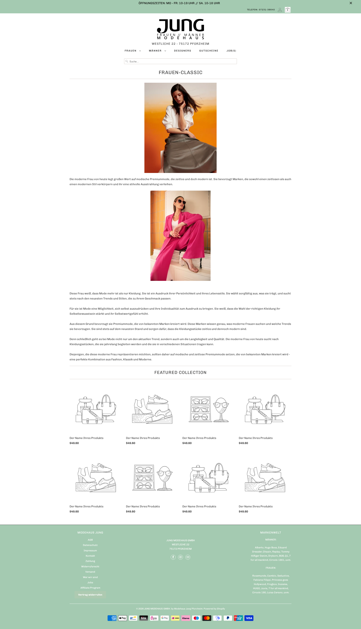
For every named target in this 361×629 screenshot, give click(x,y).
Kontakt (90, 555)
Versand (90, 571)
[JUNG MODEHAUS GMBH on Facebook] (173, 557)
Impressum (90, 550)
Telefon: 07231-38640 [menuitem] (261, 9)
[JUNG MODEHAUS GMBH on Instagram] (180, 557)
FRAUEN (131, 50)
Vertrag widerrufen (90, 594)
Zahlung (90, 561)
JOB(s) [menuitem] (231, 50)
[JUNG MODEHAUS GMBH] (180, 30)
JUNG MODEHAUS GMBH (157, 608)
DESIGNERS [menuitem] (182, 50)
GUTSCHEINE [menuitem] (208, 50)
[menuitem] (133, 51)
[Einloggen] (279, 10)
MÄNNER (156, 50)
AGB (90, 539)
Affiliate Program (90, 587)
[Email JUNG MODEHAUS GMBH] (187, 557)
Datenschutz (90, 545)
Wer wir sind (90, 577)
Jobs (90, 582)
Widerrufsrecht (90, 566)
